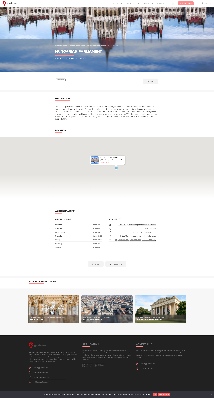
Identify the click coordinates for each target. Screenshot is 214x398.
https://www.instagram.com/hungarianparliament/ (135, 240)
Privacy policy (164, 394)
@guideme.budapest (41, 372)
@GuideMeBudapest (41, 382)
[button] (150, 81)
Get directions (104, 162)
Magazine (147, 3)
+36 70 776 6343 (147, 368)
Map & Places (131, 3)
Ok (155, 394)
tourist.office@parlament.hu (144, 232)
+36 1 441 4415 (150, 228)
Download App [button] (186, 3)
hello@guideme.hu (41, 368)
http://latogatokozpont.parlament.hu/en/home (137, 225)
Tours (160, 3)
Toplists (116, 3)
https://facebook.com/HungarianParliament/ (138, 236)
